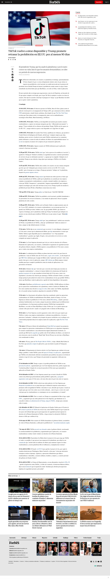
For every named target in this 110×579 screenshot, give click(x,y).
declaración (28, 466)
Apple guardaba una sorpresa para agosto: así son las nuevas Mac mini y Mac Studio (18, 524)
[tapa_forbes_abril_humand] (52, 549)
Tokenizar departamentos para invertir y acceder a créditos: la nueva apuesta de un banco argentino (66, 525)
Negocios (44, 537)
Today (98, 537)
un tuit (20, 141)
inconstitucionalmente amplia (62, 423)
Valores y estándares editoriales (32, 561)
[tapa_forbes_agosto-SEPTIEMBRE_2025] (96, 549)
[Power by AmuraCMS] (98, 565)
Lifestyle (55, 537)
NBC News (24, 258)
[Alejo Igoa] (63, 549)
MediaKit (11, 561)
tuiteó (41, 152)
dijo (51, 231)
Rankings (65, 537)
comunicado (39, 229)
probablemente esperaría (39, 284)
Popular (78, 12)
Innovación (12, 537)
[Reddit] (12, 77)
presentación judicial (24, 366)
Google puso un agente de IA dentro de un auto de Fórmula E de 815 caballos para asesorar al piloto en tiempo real (18, 497)
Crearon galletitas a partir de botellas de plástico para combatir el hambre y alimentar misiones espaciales (42, 497)
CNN (20, 113)
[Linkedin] (12, 80)
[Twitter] (12, 72)
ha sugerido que (35, 333)
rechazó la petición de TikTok (29, 409)
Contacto (22, 561)
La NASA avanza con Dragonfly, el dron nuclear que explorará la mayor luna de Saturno (90, 524)
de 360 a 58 (66, 462)
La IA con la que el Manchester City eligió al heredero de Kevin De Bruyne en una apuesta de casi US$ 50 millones (90, 497)
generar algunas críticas (31, 172)
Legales (53, 561)
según (49, 255)
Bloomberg (54, 300)
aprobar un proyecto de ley (26, 273)
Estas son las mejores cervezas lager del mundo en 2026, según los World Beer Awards (88, 33)
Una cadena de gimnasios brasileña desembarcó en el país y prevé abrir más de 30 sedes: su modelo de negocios (88, 44)
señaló (41, 220)
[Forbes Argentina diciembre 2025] (74, 549)
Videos (76, 537)
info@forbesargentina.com (18, 550)
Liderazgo (24, 537)
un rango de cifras (42, 289)
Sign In (107, 2)
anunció (41, 176)
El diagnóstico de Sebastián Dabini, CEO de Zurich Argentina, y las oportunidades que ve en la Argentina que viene (88, 16)
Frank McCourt (51, 326)
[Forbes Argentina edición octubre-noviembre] (85, 549)
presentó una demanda (40, 429)
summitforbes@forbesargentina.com (20, 552)
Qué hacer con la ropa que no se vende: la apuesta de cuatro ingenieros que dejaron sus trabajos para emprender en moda (87, 22)
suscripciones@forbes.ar (20, 555)
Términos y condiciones (45, 561)
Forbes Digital (11, 57)
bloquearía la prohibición (26, 385)
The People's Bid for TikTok (43, 341)
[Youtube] (98, 562)
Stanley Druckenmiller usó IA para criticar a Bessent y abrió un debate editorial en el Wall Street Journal (42, 525)
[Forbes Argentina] (55, 2)
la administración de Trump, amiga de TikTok (42, 401)
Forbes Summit (87, 537)
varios (53, 255)
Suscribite (98, 2)
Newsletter (16, 561)
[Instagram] (96, 562)
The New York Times (62, 113)
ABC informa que (50, 260)
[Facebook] (12, 74)
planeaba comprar (32, 344)
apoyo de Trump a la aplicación (52, 352)
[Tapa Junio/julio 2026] (41, 549)
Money (34, 537)
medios (57, 255)
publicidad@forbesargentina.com (20, 548)
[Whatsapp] (12, 69)
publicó (41, 192)
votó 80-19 (39, 449)
